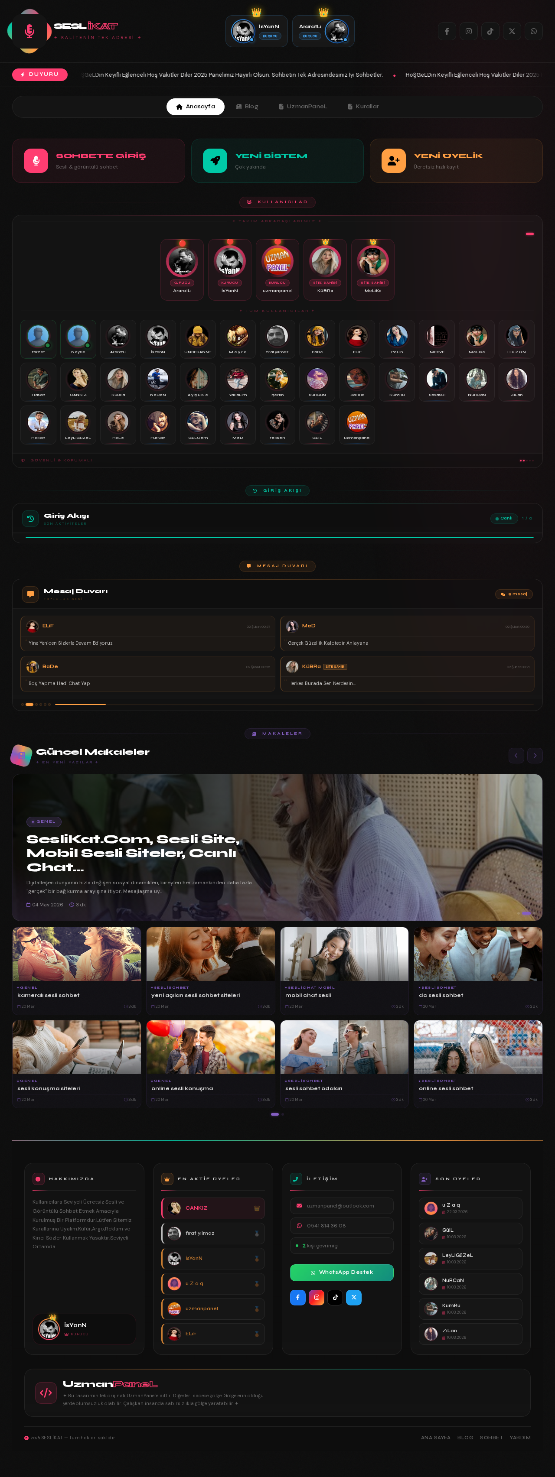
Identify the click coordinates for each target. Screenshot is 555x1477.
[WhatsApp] (534, 31)
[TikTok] (490, 31)
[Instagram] (469, 31)
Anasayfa (200, 106)
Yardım (520, 1438)
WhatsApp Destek (346, 1272)
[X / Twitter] (512, 31)
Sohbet (491, 1438)
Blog (251, 106)
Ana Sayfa (436, 1438)
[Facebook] (447, 31)
